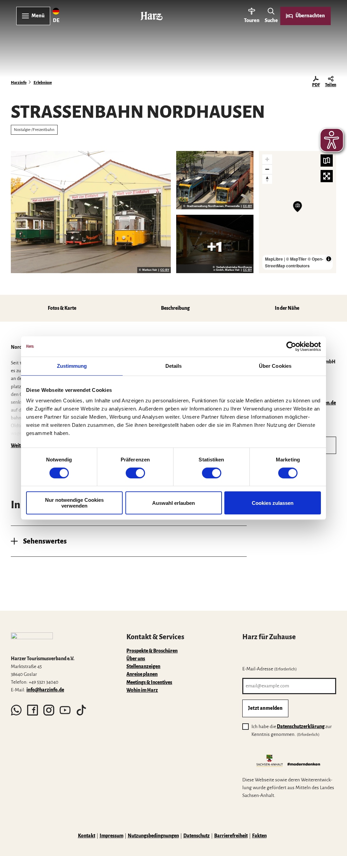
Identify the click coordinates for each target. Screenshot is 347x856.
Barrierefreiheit (231, 835)
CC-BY (164, 270)
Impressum (111, 835)
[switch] (135, 473)
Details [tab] (173, 366)
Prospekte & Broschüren (152, 650)
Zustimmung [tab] (72, 366)
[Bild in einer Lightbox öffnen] (32, 640)
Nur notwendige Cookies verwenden (74, 503)
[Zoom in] (267, 159)
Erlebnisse (43, 82)
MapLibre (274, 259)
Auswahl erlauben (173, 503)
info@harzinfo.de (45, 689)
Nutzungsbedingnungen (153, 835)
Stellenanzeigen (143, 666)
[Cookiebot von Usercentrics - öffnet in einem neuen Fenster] (291, 346)
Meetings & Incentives (149, 682)
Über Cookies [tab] (275, 366)
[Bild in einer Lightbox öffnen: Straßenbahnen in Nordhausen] (214, 180)
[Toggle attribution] (329, 259)
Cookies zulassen (272, 503)
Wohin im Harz (142, 690)
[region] (297, 212)
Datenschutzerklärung (301, 726)
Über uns (135, 658)
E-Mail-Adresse (269, 668)
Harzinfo (18, 82)
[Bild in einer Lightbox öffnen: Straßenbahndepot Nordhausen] (214, 244)
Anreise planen (142, 674)
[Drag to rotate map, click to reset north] (267, 179)
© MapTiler (296, 259)
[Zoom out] (267, 169)
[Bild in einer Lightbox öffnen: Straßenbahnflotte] (91, 212)
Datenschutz (196, 835)
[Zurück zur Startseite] (151, 16)
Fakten (259, 835)
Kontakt (86, 835)
